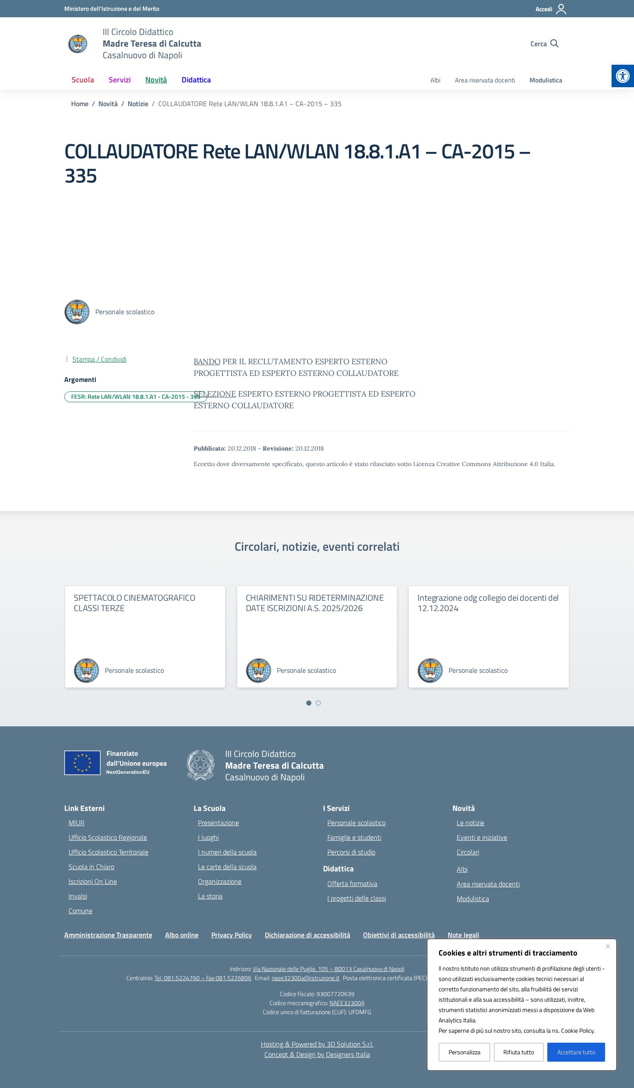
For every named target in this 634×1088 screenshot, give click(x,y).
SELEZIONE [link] (215, 394)
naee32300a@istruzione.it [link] (305, 977)
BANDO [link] (207, 361)
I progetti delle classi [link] (356, 898)
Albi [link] (435, 80)
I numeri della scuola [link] (227, 852)
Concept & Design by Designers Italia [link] (317, 1054)
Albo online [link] (181, 935)
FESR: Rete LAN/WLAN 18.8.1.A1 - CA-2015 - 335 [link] (136, 396)
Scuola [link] (83, 79)
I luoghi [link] (208, 837)
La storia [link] (210, 896)
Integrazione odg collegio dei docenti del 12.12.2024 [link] (488, 603)
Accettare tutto (576, 1051)
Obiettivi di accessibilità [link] (399, 935)
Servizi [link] (120, 79)
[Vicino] (608, 946)
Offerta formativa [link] (352, 883)
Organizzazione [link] (220, 881)
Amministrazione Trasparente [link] (108, 935)
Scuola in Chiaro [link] (91, 866)
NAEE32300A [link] (347, 1002)
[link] (623, 76)
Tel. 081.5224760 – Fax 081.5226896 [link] (202, 977)
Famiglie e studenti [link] (354, 837)
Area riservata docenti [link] (485, 80)
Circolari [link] (468, 852)
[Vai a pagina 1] (308, 703)
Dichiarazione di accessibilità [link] (307, 935)
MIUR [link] (77, 822)
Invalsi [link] (78, 896)
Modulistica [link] (546, 80)
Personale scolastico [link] (356, 822)
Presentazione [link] (218, 822)
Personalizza (464, 1051)
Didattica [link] (196, 79)
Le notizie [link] (470, 822)
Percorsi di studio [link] (351, 852)
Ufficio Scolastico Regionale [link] (108, 837)
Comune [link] (80, 910)
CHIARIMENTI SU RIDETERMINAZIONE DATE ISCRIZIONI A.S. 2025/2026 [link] (315, 603)
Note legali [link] (463, 935)
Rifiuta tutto (518, 1051)
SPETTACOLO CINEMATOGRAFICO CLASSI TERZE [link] (134, 603)
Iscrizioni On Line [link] (93, 881)
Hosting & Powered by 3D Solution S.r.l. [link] (317, 1044)
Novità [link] (156, 79)
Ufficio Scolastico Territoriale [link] (108, 852)
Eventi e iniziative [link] (482, 837)
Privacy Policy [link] (231, 935)
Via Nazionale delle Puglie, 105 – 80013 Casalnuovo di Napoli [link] (329, 968)
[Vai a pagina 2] (318, 703)
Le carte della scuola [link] (227, 866)
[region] (522, 1005)
